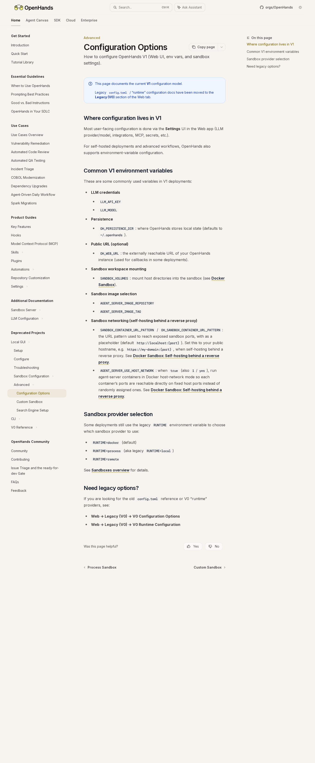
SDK (57, 20)
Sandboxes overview (110, 470)
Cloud (70, 20)
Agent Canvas (37, 20)
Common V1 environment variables (273, 52)
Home (15, 20)
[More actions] (222, 47)
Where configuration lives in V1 (270, 44)
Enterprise (89, 20)
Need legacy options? (263, 66)
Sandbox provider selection (268, 59)
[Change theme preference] (300, 7)
